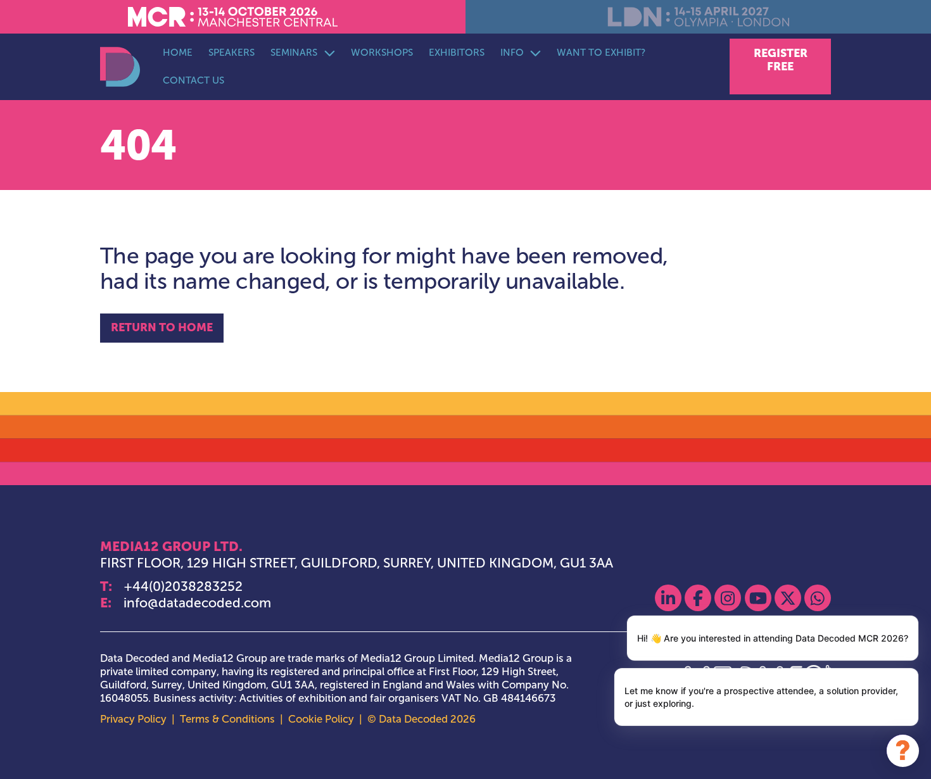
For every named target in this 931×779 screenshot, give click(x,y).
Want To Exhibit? (601, 52)
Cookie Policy (321, 719)
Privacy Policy (133, 719)
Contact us (193, 80)
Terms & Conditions (227, 719)
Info (512, 52)
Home (178, 52)
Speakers (231, 52)
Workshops (382, 52)
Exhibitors (456, 52)
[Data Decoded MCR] (120, 67)
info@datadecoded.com (197, 602)
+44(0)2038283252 (183, 586)
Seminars (293, 52)
